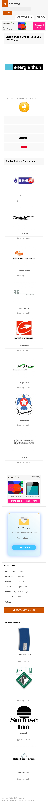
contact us (13, 800)
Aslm (24, 694)
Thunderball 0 (24, 196)
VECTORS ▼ (25, 17)
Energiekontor (24, 383)
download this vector (25, 610)
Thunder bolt (24, 233)
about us (5, 800)
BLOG (41, 17)
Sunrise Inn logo (24, 733)
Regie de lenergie (24, 270)
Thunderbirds (24, 420)
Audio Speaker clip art (24, 654)
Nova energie (24, 345)
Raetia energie (24, 308)
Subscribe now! (24, 547)
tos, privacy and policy (26, 800)
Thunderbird (24, 457)
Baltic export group (24, 772)
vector (14, 4)
